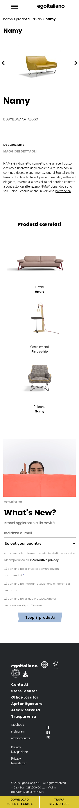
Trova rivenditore (59, 802)
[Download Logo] (25, 675)
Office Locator (24, 697)
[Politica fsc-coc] (56, 666)
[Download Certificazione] (45, 666)
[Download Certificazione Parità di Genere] (17, 675)
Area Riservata (25, 710)
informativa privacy (44, 560)
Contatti (19, 684)
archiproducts (20, 738)
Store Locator (24, 690)
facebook (17, 724)
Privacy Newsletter (19, 761)
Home (8, 19)
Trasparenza (23, 716)
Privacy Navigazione (19, 750)
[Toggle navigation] (14, 6)
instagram (18, 731)
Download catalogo (20, 119)
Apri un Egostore (27, 703)
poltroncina (63, 191)
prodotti (23, 19)
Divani (37, 19)
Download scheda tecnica (20, 802)
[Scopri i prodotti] (40, 625)
